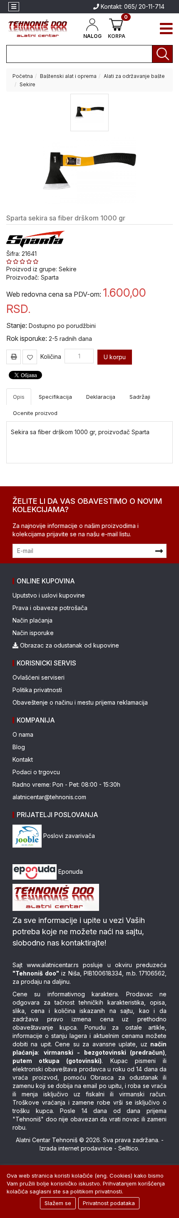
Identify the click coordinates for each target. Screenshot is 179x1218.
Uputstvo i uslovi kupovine (48, 595)
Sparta (50, 277)
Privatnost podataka (109, 1203)
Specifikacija (55, 396)
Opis (19, 396)
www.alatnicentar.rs (53, 964)
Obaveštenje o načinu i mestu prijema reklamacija (80, 702)
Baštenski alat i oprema (68, 76)
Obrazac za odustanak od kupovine (68, 645)
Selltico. (128, 1148)
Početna (22, 76)
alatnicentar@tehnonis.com (49, 796)
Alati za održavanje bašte (134, 76)
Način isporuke (33, 632)
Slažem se (58, 1203)
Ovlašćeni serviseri (38, 677)
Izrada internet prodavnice (76, 1148)
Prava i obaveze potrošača (49, 607)
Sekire (27, 84)
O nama (22, 734)
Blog (18, 746)
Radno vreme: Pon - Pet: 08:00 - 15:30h (66, 784)
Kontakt (22, 759)
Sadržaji (139, 396)
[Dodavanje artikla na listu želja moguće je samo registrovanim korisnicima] (29, 357)
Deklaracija (100, 396)
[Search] (162, 54)
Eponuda (70, 871)
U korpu (115, 356)
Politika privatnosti (37, 689)
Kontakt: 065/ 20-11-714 (131, 6)
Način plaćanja (32, 620)
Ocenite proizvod (35, 413)
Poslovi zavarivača (68, 835)
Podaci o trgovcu (36, 771)
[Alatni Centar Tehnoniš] (38, 28)
